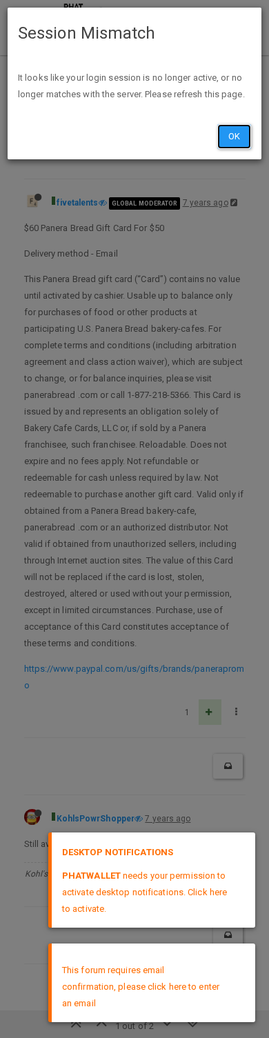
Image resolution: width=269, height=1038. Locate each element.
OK (234, 136)
